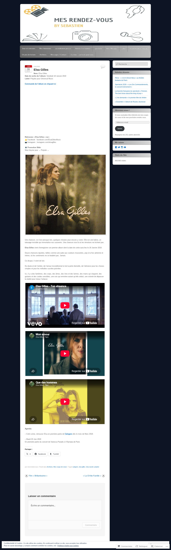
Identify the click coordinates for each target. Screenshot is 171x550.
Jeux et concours (28, 48)
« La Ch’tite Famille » (92, 476)
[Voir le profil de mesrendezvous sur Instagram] (122, 147)
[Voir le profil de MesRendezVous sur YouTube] (125, 147)
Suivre (119, 129)
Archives (43, 55)
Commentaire (91, 525)
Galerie (37, 66)
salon (123, 48)
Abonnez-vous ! (122, 110)
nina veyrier (90, 467)
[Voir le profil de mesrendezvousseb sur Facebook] (116, 147)
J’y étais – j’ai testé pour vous (82, 55)
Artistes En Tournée (82, 48)
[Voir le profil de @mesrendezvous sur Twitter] (119, 147)
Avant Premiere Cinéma (139, 48)
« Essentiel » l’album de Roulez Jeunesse (130, 102)
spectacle (98, 48)
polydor (96, 467)
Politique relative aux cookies (68, 546)
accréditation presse (63, 48)
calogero (75, 467)
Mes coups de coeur (60, 467)
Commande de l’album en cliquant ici (40, 84)
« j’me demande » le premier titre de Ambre (130, 98)
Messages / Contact (58, 55)
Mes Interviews (45, 48)
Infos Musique (111, 48)
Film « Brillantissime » (38, 476)
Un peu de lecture (29, 55)
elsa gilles (82, 467)
